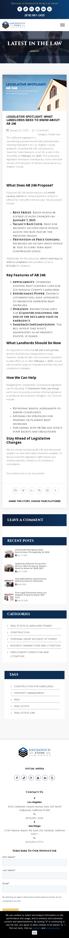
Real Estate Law (24, 712)
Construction (19, 632)
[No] (65, 924)
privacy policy (52, 928)
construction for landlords (33, 686)
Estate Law (54, 134)
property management (29, 692)
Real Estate (21, 706)
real (17, 699)
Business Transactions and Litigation (35, 645)
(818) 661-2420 (34, 15)
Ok (34, 932)
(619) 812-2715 (34, 841)
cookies (37, 928)
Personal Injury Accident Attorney (33, 638)
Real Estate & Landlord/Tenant (31, 625)
